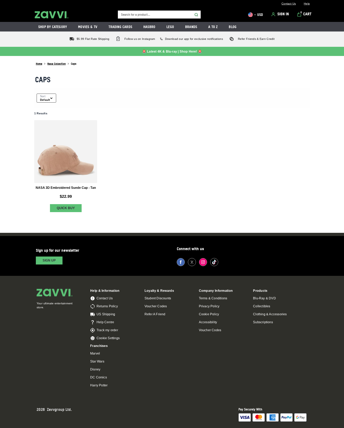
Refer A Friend (155, 314)
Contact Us (105, 298)
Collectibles (261, 306)
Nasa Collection (56, 63)
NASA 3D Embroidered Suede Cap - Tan (66, 187)
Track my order (107, 330)
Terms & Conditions (213, 298)
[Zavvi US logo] (51, 14)
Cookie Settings (108, 338)
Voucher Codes (156, 306)
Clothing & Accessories (270, 314)
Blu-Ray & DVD (264, 298)
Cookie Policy (209, 314)
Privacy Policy (209, 306)
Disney (95, 369)
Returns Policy (107, 306)
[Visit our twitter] (192, 262)
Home (39, 63)
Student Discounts (158, 298)
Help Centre (105, 322)
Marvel (95, 353)
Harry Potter (99, 385)
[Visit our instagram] (203, 262)
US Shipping (106, 314)
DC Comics (98, 377)
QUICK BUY (66, 208)
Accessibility (208, 322)
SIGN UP (49, 260)
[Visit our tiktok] (214, 262)
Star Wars (97, 361)
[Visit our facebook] (181, 262)
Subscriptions (263, 322)
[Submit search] (196, 15)
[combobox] (159, 15)
